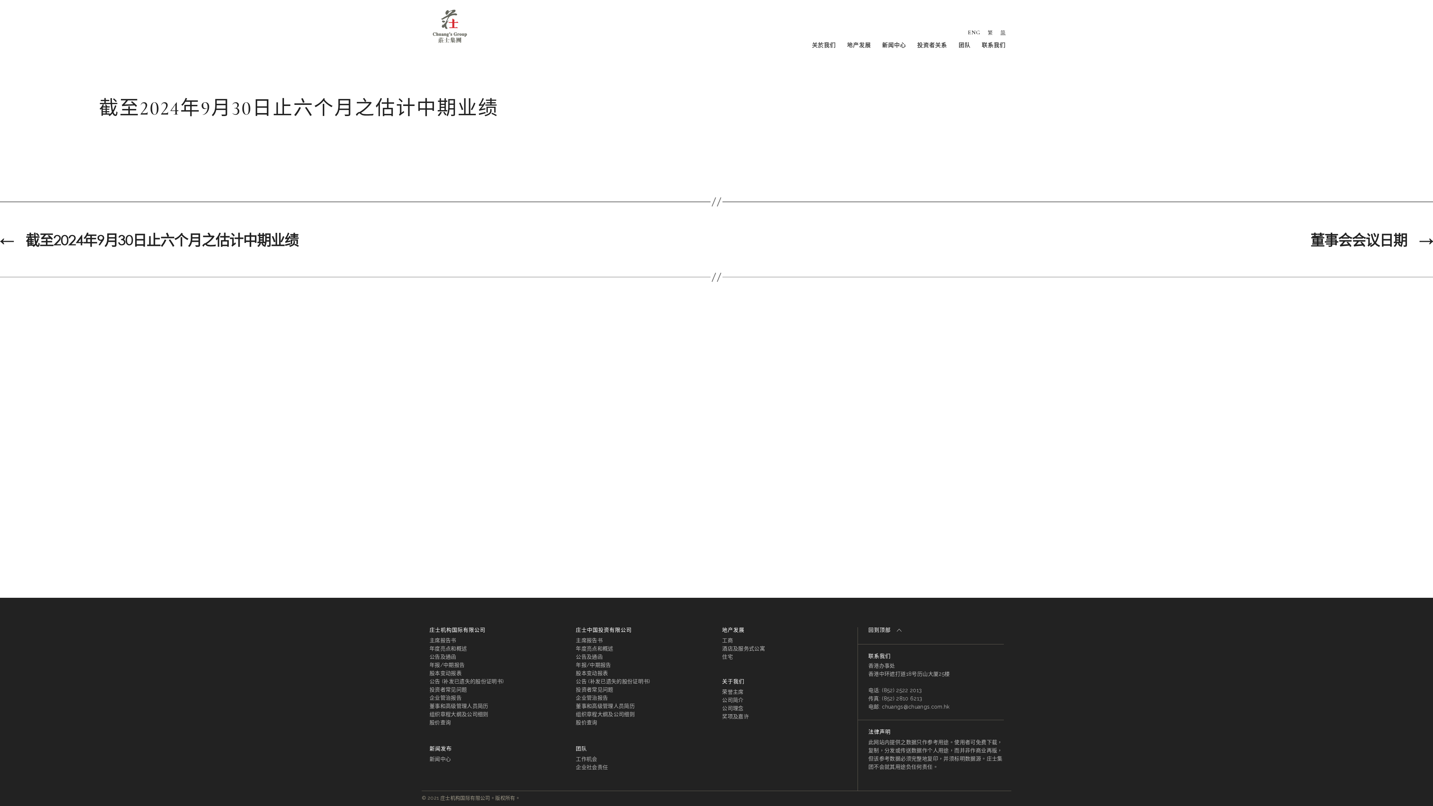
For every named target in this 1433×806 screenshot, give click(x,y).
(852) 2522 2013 (902, 690)
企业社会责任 (592, 767)
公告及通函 (443, 657)
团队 (965, 45)
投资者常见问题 (448, 690)
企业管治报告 (446, 698)
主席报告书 (443, 640)
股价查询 (440, 722)
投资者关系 (932, 45)
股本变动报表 (446, 673)
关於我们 (824, 45)
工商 (727, 640)
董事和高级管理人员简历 (459, 706)
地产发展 (859, 45)
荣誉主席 (732, 692)
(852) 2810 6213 (902, 699)
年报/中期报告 (447, 665)
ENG (974, 32)
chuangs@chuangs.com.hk (915, 707)
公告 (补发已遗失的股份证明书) (467, 681)
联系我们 (994, 45)
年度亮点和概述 (448, 649)
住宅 (727, 657)
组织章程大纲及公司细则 (459, 714)
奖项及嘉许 (735, 716)
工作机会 (586, 759)
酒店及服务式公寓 (743, 649)
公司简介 (732, 700)
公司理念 (732, 708)
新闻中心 (894, 45)
